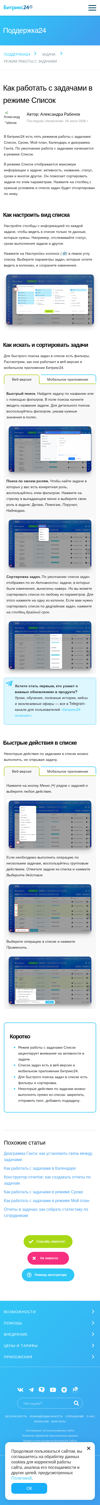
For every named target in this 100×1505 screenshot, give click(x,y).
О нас (90, 1416)
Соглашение (75, 1416)
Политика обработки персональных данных (50, 1435)
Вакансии (41, 1421)
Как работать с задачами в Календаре (40, 1168)
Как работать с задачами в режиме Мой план (46, 1200)
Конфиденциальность (46, 1416)
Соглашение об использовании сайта (50, 1430)
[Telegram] (31, 1389)
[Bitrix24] (18, 8)
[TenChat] (42, 1389)
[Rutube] (75, 1389)
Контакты (58, 1421)
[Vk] (20, 1389)
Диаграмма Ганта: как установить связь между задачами (48, 1156)
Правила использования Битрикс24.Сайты (50, 1440)
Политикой (21, 1478)
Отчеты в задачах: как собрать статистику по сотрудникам (46, 1212)
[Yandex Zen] (64, 1389)
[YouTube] (53, 1389)
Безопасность (16, 1416)
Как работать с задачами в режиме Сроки (43, 1192)
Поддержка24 (17, 54)
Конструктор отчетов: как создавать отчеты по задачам (47, 1180)
